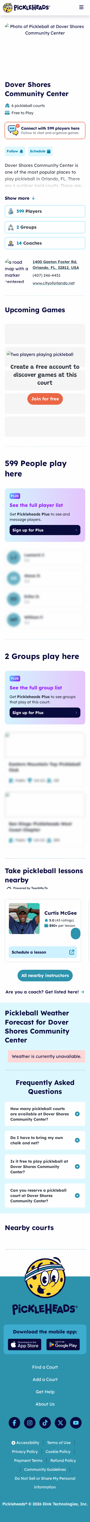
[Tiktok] (45, 1423)
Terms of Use (59, 1442)
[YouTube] (76, 1423)
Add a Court (45, 1379)
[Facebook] (14, 1423)
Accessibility (27, 1442)
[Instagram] (30, 1423)
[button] (15, 151)
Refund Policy (63, 1460)
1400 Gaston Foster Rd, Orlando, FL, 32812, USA (56, 264)
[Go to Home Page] (26, 8)
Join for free (45, 399)
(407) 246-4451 (46, 275)
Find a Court (45, 1367)
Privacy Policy (25, 1451)
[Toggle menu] (81, 7)
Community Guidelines (45, 1469)
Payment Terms (28, 1460)
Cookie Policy (58, 1451)
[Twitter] (60, 1423)
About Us (45, 1404)
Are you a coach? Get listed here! (42, 992)
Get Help (45, 1392)
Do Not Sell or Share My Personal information (45, 1483)
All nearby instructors (45, 975)
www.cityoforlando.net (54, 283)
